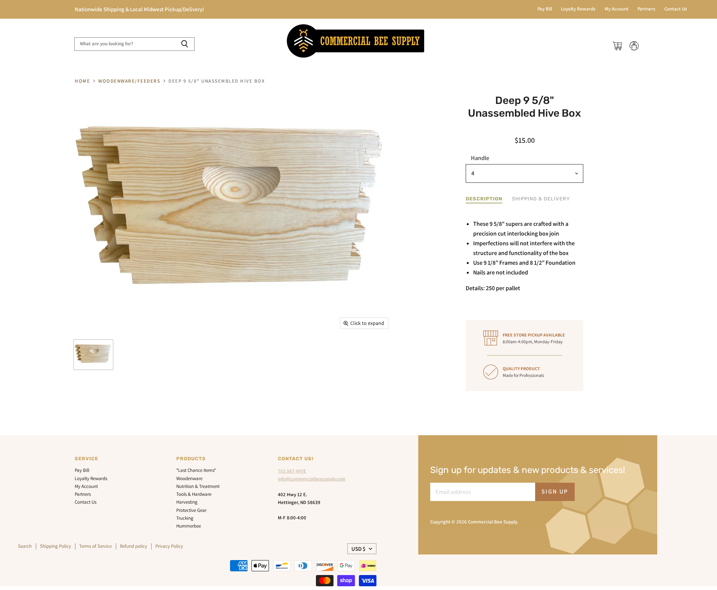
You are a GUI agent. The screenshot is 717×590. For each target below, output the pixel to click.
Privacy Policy (169, 546)
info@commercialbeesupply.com (311, 479)
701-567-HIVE (292, 471)
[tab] (484, 199)
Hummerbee (188, 526)
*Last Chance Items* (196, 470)
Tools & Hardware (193, 494)
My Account (616, 9)
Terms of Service (95, 546)
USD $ (358, 548)
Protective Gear (191, 510)
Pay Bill (544, 9)
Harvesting (187, 502)
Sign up (554, 491)
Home (82, 81)
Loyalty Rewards (578, 9)
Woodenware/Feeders (129, 81)
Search (25, 546)
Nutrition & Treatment (198, 486)
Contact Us (675, 9)
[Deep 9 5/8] (93, 354)
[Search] (185, 44)
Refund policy (133, 546)
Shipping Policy (55, 546)
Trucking (184, 518)
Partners (646, 9)
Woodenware (189, 478)
